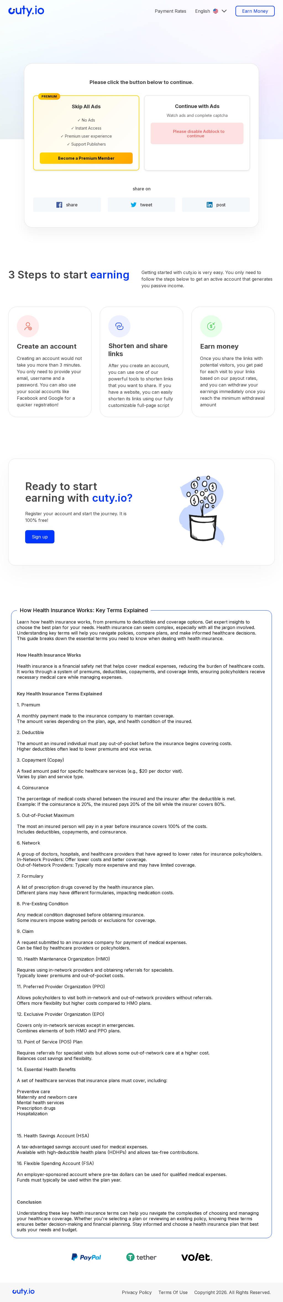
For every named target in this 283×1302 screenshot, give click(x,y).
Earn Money (255, 11)
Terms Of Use (173, 1292)
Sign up (40, 537)
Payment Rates (170, 11)
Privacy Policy (137, 1292)
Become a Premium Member (86, 158)
